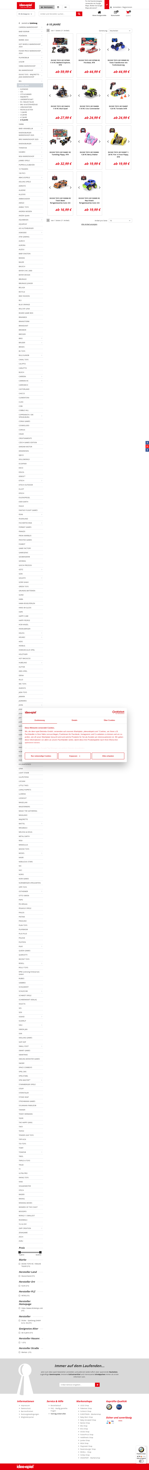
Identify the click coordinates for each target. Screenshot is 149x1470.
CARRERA (22, 376)
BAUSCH (22, 266)
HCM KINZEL (23, 624)
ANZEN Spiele (24, 215)
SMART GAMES (24, 1050)
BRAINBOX (23, 317)
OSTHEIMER (23, 891)
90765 (25, 1295)
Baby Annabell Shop (88, 1420)
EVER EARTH (23, 502)
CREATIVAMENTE (25, 438)
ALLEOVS (22, 194)
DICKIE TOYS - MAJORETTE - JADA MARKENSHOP (29, 75)
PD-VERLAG (23, 904)
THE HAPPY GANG (25, 1122)
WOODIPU (23, 1211)
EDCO (21, 468)
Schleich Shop (85, 1411)
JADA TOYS (23, 692)
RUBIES (21, 978)
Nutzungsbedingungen (30, 1414)
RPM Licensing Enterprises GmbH (29, 973)
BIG (20, 81)
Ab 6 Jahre (27, 1333)
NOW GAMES (24, 879)
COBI (21, 406)
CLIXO (21, 402)
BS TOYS (22, 351)
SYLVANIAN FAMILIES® (27, 1105)
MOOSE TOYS (24, 849)
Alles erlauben (108, 756)
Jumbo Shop (85, 1440)
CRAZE (21, 434)
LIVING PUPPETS (25, 790)
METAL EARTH (24, 836)
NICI (20, 870)
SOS (21, 92)
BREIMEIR (22, 330)
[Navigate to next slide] (99, 49)
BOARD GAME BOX (26, 313)
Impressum (25, 1405)
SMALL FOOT (24, 1046)
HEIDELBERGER (24, 629)
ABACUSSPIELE (24, 177)
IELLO (21, 679)
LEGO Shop (84, 1405)
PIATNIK (22, 917)
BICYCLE (22, 292)
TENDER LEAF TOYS (26, 1135)
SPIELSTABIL (23, 1076)
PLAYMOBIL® (24, 57)
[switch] (141, 1461)
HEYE (21, 641)
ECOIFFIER (23, 464)
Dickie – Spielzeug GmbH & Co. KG (31, 1321)
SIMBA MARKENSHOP (27, 66)
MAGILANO (23, 815)
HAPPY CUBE (23, 616)
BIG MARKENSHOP (26, 70)
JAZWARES (23, 701)
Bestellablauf (56, 1405)
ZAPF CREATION (25, 1228)
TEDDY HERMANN (26, 1114)
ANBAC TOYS (24, 207)
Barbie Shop (85, 1423)
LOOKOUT (23, 798)
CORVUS (22, 430)
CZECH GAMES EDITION (28, 442)
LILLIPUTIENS (24, 777)
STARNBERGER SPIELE (27, 1084)
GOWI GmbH (24, 582)
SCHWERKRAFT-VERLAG (28, 1000)
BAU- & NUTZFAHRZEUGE (29, 105)
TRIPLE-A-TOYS (24, 1160)
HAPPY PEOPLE (24, 620)
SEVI (20, 1012)
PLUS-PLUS (23, 934)
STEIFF (21, 1088)
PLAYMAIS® (23, 929)
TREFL (21, 1156)
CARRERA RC (24, 381)
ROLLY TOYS (23, 967)
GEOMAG (22, 561)
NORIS (21, 874)
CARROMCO (23, 385)
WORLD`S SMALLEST (27, 1215)
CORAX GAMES (24, 421)
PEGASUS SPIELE (25, 908)
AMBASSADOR (24, 199)
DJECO (21, 455)
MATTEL (22, 823)
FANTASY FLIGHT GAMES (28, 510)
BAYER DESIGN (24, 275)
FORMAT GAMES (25, 527)
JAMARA (22, 696)
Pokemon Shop (86, 1408)
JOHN (21, 705)
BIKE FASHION (24, 296)
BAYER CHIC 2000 (25, 271)
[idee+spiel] (26, 5)
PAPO (21, 900)
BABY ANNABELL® (26, 128)
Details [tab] (74, 720)
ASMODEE (23, 232)
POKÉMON (23, 36)
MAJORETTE (24, 97)
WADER (21, 1194)
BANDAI (22, 258)
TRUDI (21, 1165)
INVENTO (22, 688)
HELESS (21, 633)
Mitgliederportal (27, 1417)
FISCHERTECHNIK (25, 523)
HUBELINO (23, 662)
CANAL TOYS (24, 359)
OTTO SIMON (24, 895)
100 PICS (22, 173)
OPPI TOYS (23, 887)
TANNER (22, 1110)
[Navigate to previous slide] (79, 49)
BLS (20, 300)
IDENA (21, 675)
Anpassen (73, 756)
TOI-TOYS (22, 1144)
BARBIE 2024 (24, 40)
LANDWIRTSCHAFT (26, 99)
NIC (20, 866)
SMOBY (21, 1063)
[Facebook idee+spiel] (147, 442)
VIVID (21, 1182)
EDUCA (21, 472)
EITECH (21, 480)
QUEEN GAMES (24, 950)
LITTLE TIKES (23, 785)
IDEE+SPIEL (23, 671)
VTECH (21, 1190)
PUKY (21, 946)
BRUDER (22, 342)
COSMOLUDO (24, 425)
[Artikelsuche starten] (79, 14)
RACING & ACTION (26, 110)
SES (20, 1008)
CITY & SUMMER (25, 94)
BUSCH (21, 372)
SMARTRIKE (23, 1055)
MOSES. (22, 853)
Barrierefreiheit (27, 1411)
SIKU (20, 1025)
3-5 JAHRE (23, 115)
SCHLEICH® (23, 991)
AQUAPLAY (23, 224)
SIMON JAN (23, 1029)
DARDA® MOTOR (25, 447)
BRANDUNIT (23, 326)
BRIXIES (22, 347)
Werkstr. (26, 1352)
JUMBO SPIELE (24, 160)
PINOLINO (23, 921)
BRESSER (22, 334)
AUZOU (21, 249)
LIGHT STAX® (24, 773)
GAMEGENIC (23, 552)
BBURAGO (23, 279)
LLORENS (22, 794)
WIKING (22, 1199)
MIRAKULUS (23, 845)
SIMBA (21, 124)
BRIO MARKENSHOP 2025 (28, 139)
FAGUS (21, 506)
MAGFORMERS (24, 806)
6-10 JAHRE (24, 120)
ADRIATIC (22, 186)
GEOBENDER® (24, 557)
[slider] (19, 1252)
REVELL (21, 963)
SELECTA (22, 1004)
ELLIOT (21, 489)
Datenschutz (26, 1408)
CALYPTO (22, 364)
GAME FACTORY (25, 548)
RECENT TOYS (24, 959)
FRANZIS (22, 531)
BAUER (21, 262)
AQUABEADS (23, 220)
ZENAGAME (23, 1232)
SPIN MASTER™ (24, 1080)
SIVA (20, 1033)
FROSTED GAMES (25, 540)
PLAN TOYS (23, 925)
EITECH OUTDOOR (26, 485)
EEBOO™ (22, 476)
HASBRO (22, 152)
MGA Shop (84, 1443)
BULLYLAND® (24, 355)
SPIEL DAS (22, 1071)
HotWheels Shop (86, 1437)
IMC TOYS (22, 684)
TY (20, 1169)
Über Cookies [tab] (109, 720)
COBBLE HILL (24, 410)
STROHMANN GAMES (27, 1101)
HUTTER (22, 667)
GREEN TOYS (24, 586)
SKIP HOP (22, 1042)
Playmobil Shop (86, 1446)
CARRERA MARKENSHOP (28, 27)
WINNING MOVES (25, 1203)
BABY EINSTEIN (24, 254)
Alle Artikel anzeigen (89, 224)
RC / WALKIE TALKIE (27, 102)
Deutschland (28, 1276)
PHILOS (21, 912)
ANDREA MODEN (25, 211)
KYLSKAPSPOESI (25, 764)
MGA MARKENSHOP (26, 156)
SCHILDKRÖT (24, 987)
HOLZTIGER (23, 654)
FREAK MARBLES (25, 535)
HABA (21, 599)
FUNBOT (22, 544)
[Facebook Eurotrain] (147, 450)
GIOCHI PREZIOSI (25, 565)
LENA (21, 768)
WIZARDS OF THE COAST (28, 1207)
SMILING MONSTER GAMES (29, 1059)
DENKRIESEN (24, 451)
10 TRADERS (23, 169)
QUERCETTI (23, 955)
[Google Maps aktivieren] (107, 4)
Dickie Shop (84, 1432)
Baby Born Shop (86, 1417)
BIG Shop (83, 1426)
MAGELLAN (23, 802)
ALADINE (22, 190)
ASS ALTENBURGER (26, 228)
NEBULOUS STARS (26, 862)
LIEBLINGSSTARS (26, 107)
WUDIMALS (23, 1220)
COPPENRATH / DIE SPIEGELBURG (26, 416)
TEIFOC (21, 1131)
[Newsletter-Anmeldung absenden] (97, 1385)
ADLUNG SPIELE (25, 182)
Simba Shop (85, 1455)
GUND (21, 595)
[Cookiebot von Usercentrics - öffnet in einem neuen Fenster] (114, 712)
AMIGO (21, 203)
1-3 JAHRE (23, 112)
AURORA (22, 245)
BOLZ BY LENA (24, 309)
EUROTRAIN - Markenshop (90, 1414)
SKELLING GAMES (25, 1038)
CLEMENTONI (24, 398)
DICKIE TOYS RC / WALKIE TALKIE (31, 1265)
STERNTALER (24, 1093)
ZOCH (21, 1237)
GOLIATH (22, 578)
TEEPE (21, 1118)
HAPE (21, 612)
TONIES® (22, 1152)
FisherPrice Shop (86, 1434)
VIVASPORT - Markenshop (90, 1458)
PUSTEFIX (22, 942)
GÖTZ (21, 569)
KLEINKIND (24, 89)
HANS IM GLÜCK (25, 608)
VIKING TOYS (24, 1177)
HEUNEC (22, 637)
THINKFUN (23, 148)
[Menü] (145, 1447)
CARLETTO (23, 368)
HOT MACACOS (24, 658)
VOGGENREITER (25, 1186)
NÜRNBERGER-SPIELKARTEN (30, 883)
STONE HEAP (24, 1097)
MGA (20, 840)
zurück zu (29, 23)
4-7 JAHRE (23, 117)
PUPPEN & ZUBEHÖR (27, 165)
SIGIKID (21, 1017)
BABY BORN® (24, 31)
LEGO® (21, 62)
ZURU (21, 1241)
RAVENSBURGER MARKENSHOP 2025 (26, 134)
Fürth (25, 1286)
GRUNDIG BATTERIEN (27, 591)
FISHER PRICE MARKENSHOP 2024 (30, 52)
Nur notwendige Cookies (41, 756)
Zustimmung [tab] (39, 720)
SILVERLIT (22, 1021)
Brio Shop (84, 1429)
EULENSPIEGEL (24, 497)
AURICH (22, 241)
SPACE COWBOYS (25, 1067)
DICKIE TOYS (24, 85)
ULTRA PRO (23, 1173)
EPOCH (21, 493)
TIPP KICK (22, 1139)
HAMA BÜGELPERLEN (27, 603)
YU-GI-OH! (23, 1224)
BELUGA (22, 287)
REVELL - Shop (85, 1452)
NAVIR (21, 857)
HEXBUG (22, 646)
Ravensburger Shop (88, 1449)
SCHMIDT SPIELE (25, 995)
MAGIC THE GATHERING (28, 811)
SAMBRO (22, 983)
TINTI (21, 1127)
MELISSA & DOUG (25, 832)
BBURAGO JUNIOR (26, 283)
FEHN (21, 514)
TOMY (21, 1148)
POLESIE (22, 938)
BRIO (21, 338)
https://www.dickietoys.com (32, 1309)
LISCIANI (22, 781)
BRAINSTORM (24, 321)
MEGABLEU (23, 828)
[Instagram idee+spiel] (147, 446)
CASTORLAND (24, 389)
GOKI (21, 574)
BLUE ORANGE (24, 304)
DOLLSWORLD (24, 459)
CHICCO (22, 393)
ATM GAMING (24, 237)
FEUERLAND (23, 519)
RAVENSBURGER (25, 143)
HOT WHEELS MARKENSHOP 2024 (30, 45)
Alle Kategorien (25, 14)
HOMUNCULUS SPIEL (27, 650)
